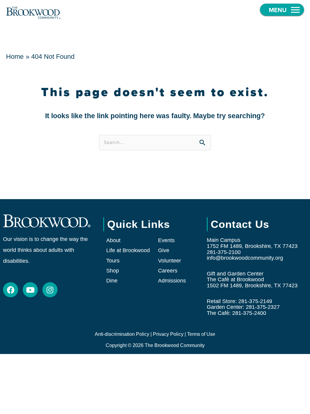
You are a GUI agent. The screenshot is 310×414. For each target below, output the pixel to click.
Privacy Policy (168, 334)
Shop (112, 271)
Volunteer (169, 261)
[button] (282, 10)
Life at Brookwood (128, 250)
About (113, 240)
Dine (111, 281)
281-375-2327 (263, 307)
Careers (167, 271)
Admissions (172, 281)
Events (166, 240)
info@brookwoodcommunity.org (245, 258)
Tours (113, 261)
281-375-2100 (224, 252)
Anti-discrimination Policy (122, 334)
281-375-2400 (249, 313)
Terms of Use (201, 334)
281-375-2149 (255, 301)
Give (163, 250)
